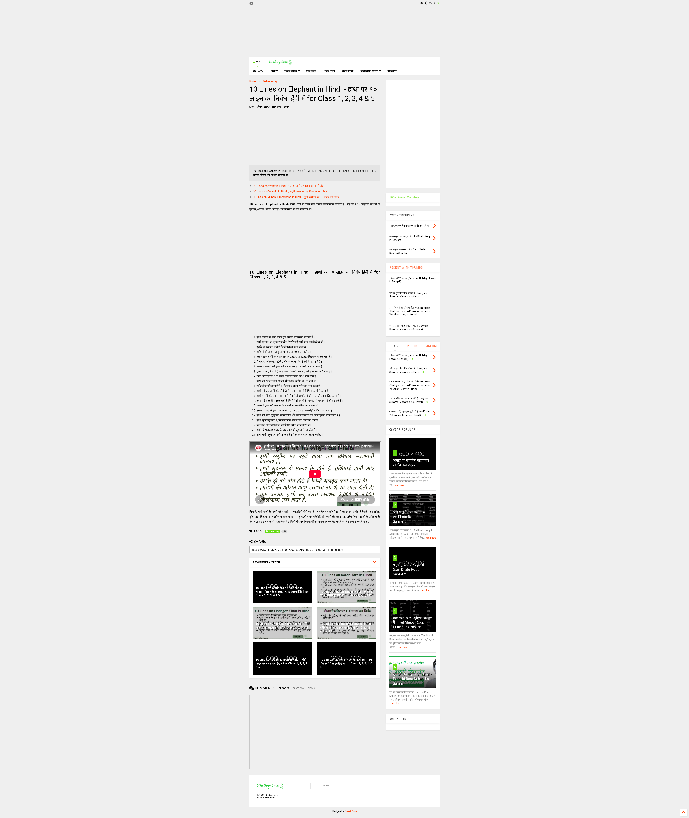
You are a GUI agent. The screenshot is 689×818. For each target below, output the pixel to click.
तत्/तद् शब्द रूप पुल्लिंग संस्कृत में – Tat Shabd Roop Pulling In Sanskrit (412, 622)
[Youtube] (251, 3)
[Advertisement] (314, 31)
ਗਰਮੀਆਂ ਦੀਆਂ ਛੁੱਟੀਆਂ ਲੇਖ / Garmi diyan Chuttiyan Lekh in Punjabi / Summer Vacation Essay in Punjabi (409, 311)
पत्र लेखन (311, 71)
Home (260, 71)
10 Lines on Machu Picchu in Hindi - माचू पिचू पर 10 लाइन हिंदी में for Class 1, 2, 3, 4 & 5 (346, 663)
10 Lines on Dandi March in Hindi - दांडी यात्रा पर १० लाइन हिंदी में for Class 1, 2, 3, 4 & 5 (281, 663)
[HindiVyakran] (280, 63)
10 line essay (270, 81)
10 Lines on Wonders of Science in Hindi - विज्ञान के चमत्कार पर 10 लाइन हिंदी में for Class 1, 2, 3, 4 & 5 (282, 591)
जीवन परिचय (347, 71)
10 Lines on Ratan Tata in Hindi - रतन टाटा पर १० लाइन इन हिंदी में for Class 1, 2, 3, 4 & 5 (346, 593)
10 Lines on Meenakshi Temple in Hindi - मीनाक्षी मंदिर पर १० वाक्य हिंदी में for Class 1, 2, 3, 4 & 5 (346, 627)
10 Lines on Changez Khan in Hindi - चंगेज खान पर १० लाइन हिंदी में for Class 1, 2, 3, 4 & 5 (282, 627)
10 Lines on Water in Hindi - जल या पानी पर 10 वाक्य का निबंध (288, 186)
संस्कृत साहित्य (290, 71)
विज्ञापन (393, 71)
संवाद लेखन (330, 71)
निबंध (273, 71)
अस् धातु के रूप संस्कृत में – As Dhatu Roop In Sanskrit (410, 517)
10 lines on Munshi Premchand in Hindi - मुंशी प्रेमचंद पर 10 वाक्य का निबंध (296, 197)
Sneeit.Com (351, 811)
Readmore (399, 485)
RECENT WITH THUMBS (406, 267)
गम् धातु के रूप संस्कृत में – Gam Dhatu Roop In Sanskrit (410, 569)
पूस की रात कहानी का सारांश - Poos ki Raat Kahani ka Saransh (412, 679)
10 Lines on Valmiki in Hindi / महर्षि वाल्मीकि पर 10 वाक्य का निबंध (290, 191)
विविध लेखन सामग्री (369, 71)
